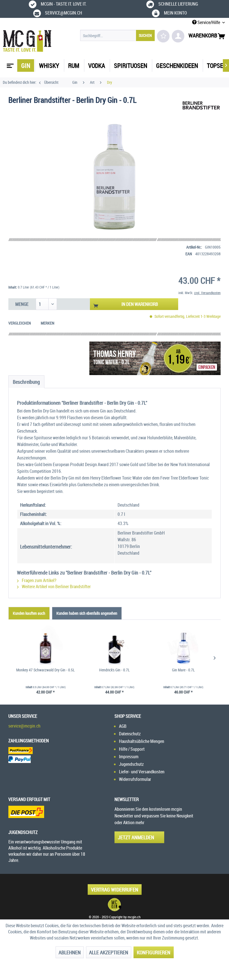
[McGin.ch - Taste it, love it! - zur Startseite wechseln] (27, 41)
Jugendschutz (131, 764)
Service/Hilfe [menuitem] (209, 22)
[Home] (9, 63)
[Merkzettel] (163, 36)
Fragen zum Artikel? (38, 580)
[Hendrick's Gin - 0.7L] (114, 644)
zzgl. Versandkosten (207, 292)
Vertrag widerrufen (114, 889)
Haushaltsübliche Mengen (141, 741)
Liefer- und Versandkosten (141, 772)
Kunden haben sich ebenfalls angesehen (86, 613)
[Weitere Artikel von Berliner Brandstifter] (201, 105)
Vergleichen (19, 323)
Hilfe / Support (132, 749)
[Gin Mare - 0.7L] (183, 644)
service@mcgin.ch (24, 726)
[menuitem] (117, 35)
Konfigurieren (153, 952)
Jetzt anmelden (136, 837)
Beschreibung (26, 381)
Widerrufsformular (135, 779)
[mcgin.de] (114, 905)
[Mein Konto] (178, 36)
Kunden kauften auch (29, 613)
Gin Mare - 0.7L (183, 670)
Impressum (129, 756)
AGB (123, 726)
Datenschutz (130, 734)
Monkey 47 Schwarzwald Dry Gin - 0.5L (45, 670)
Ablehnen (70, 952)
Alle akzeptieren (108, 952)
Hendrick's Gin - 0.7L (114, 670)
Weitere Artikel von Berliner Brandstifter (56, 586)
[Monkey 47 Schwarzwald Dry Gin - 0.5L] (45, 644)
